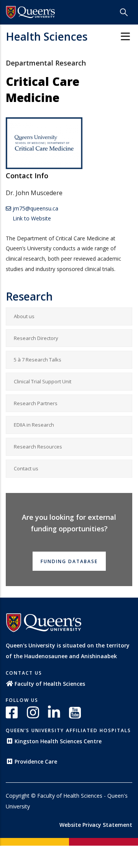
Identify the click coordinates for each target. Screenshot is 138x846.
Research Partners (36, 403)
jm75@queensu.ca (34, 208)
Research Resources (38, 446)
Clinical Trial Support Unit (42, 381)
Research (29, 296)
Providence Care (36, 761)
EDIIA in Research (34, 424)
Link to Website (31, 218)
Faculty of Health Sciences (50, 683)
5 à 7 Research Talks (37, 359)
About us (24, 316)
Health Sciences (46, 36)
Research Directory (36, 338)
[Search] (123, 12)
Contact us (26, 468)
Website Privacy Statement (95, 824)
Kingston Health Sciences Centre (58, 741)
